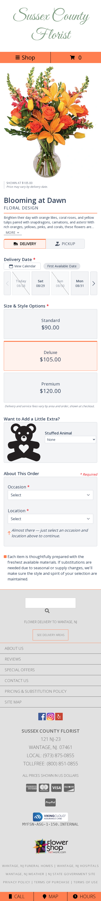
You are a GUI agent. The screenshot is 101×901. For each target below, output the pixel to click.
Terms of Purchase (52, 882)
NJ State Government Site (71, 874)
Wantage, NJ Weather (25, 874)
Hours (87, 896)
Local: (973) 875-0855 (50, 755)
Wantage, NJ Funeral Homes (27, 866)
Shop (28, 57)
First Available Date (62, 266)
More (10, 232)
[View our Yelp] (59, 718)
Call (18, 896)
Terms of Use (86, 882)
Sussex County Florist (50, 26)
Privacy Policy (16, 882)
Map (52, 896)
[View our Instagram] (50, 718)
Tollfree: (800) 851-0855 (50, 763)
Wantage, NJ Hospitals (78, 866)
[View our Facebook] (42, 718)
